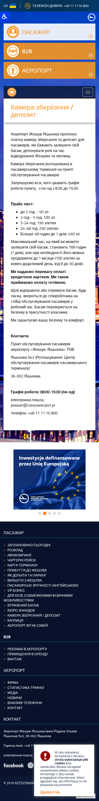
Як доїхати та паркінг (27, 575)
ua (6, 5)
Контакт (15, 707)
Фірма (12, 682)
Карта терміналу (22, 565)
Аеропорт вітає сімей (27, 625)
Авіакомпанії (19, 555)
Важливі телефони (24, 702)
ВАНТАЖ (14, 659)
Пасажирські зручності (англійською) (42, 585)
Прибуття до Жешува (27, 570)
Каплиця (15, 620)
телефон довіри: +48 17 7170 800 (60, 5)
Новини (14, 697)
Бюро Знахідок (21, 610)
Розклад (15, 550)
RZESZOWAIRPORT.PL (31, 783)
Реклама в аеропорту (27, 649)
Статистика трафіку (25, 687)
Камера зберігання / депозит (34, 615)
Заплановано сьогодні (28, 545)
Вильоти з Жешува (24, 580)
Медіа (12, 692)
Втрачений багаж (23, 605)
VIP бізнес (16, 590)
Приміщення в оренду (27, 654)
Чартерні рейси (21, 560)
